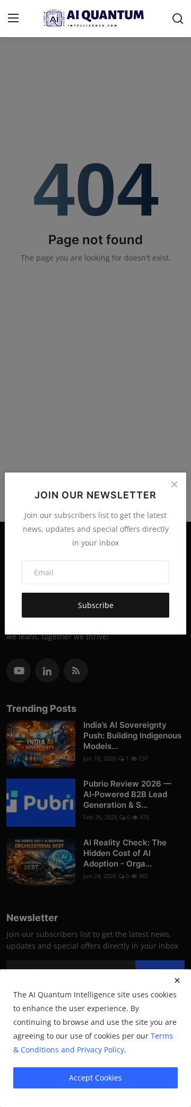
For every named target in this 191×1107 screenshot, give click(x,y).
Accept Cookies (95, 1078)
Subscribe (96, 605)
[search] (177, 18)
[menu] (13, 18)
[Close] (174, 484)
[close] (177, 980)
